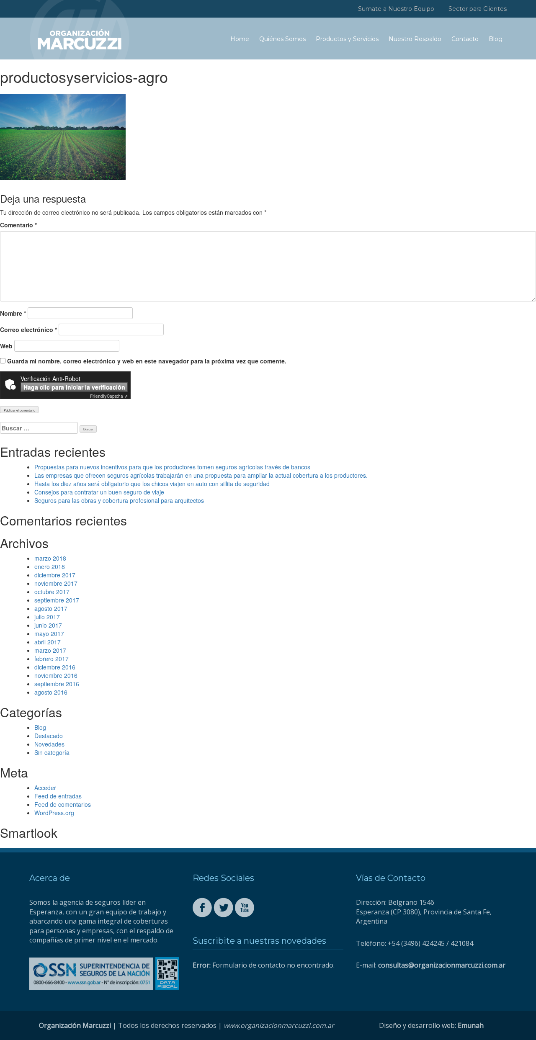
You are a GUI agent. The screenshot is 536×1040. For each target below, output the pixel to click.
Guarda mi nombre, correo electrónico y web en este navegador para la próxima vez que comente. (146, 361)
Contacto (465, 39)
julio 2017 (47, 617)
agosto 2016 (50, 692)
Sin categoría (52, 752)
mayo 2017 (49, 633)
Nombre (13, 313)
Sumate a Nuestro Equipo (396, 9)
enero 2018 (49, 566)
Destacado (48, 735)
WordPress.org (54, 812)
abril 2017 (47, 642)
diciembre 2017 (54, 575)
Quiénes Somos (282, 39)
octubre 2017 (52, 591)
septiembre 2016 (56, 684)
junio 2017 (48, 625)
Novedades (49, 744)
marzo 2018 (50, 558)
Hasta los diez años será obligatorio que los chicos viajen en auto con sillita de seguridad (152, 483)
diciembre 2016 (54, 667)
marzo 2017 (50, 650)
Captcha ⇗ (109, 396)
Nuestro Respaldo (415, 39)
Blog (495, 39)
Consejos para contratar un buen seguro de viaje (99, 492)
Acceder (45, 787)
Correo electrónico (28, 329)
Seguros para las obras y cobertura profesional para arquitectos (119, 500)
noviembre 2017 (55, 583)
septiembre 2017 (56, 600)
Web (6, 346)
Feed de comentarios (62, 804)
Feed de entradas (58, 796)
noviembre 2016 (55, 675)
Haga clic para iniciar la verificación (74, 387)
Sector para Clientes (477, 9)
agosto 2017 (50, 608)
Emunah (471, 1025)
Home (239, 39)
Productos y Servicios (347, 39)
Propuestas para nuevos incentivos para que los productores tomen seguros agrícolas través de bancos (172, 467)
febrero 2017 (51, 658)
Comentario (18, 225)
